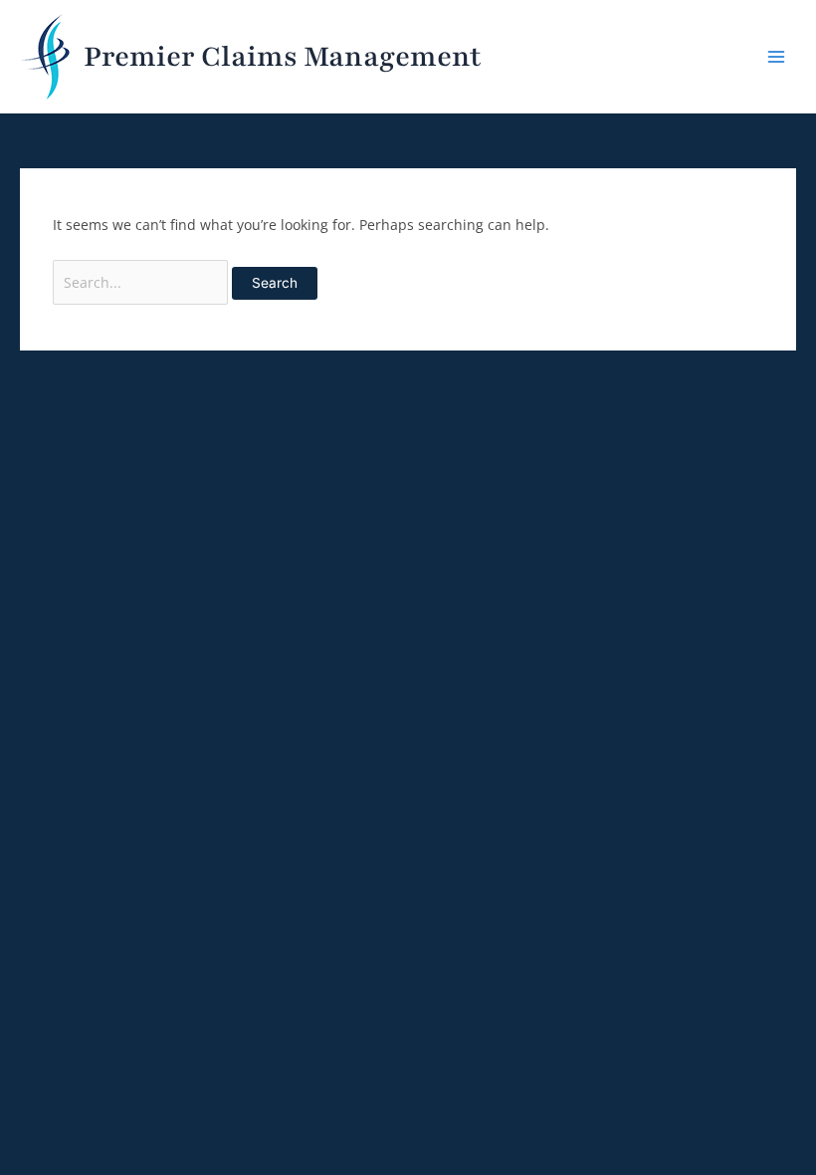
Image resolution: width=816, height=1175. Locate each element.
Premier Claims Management (282, 57)
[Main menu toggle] (776, 56)
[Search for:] (143, 282)
